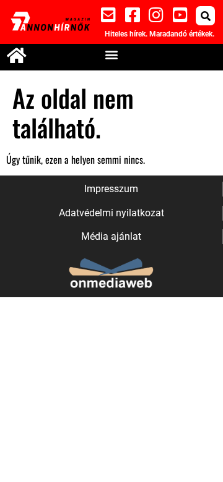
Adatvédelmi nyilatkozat (111, 213)
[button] (205, 15)
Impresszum (111, 189)
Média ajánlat (111, 236)
